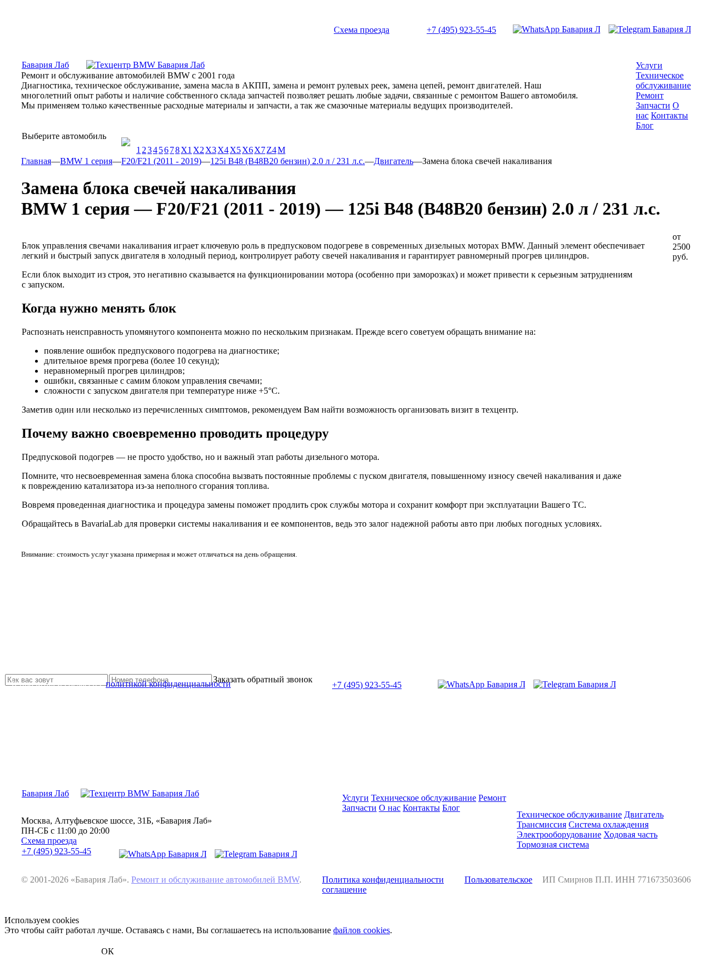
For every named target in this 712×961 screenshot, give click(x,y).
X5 (235, 150)
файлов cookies (361, 930)
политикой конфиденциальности (168, 683)
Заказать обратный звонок (263, 679)
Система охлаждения (608, 824)
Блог (645, 125)
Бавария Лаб (45, 65)
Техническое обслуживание (663, 80)
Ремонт (650, 95)
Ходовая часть (630, 834)
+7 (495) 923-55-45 (461, 29)
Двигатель (644, 814)
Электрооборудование (559, 834)
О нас (389, 808)
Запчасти (653, 105)
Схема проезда (361, 29)
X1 (186, 150)
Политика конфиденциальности (383, 879)
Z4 (271, 150)
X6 (247, 150)
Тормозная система (553, 844)
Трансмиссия (541, 824)
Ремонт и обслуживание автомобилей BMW (215, 879)
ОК (107, 951)
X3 (210, 150)
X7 (259, 150)
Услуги (649, 65)
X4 (223, 150)
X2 (198, 150)
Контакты (669, 115)
